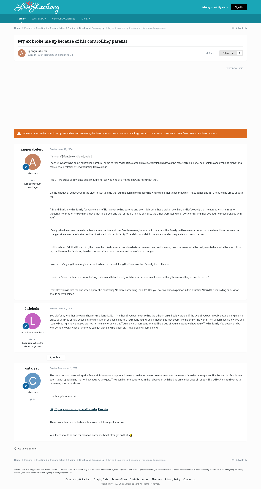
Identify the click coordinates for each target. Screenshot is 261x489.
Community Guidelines (63, 18)
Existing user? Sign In (214, 7)
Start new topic (234, 68)
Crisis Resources (139, 479)
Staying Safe (101, 479)
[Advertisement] (130, 100)
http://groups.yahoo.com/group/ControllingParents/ (79, 409)
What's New (38, 18)
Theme (156, 479)
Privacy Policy (172, 479)
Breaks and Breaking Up (59, 54)
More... (85, 18)
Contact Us (189, 479)
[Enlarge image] (130, 435)
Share (211, 53)
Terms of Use (119, 479)
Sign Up (239, 7)
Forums (21, 18)
